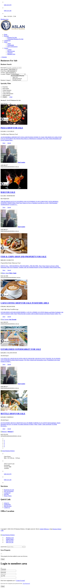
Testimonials (10, 45)
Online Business (7, 90)
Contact (6, 48)
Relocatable (6, 88)
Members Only (11, 54)
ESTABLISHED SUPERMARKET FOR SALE (21, 349)
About (5, 42)
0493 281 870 (7, 5)
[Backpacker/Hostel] (19, 78)
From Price (3, 71)
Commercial (7, 40)
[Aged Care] (19, 77)
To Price (3, 72)
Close (2, 559)
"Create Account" (20, 580)
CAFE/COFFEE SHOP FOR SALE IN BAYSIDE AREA (25, 303)
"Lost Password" (26, 583)
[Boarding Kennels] (19, 80)
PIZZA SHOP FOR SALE (12, 128)
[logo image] (8, 535)
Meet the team (11, 51)
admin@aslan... (10, 539)
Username (3, 569)
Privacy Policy (8, 496)
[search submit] (24, 547)
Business (6, 36)
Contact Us (7, 507)
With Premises (6, 95)
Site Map (6, 494)
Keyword (3, 67)
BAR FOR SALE (8, 192)
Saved (9, 143)
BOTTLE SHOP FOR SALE (13, 413)
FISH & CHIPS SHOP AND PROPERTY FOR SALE (23, 256)
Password (3, 572)
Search (4, 97)
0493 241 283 (7, 10)
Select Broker (4, 69)
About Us (6, 503)
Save (3, 143)
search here (4, 546)
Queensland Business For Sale (15, 39)
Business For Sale (12, 37)
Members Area (4, 19)
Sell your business (9, 491)
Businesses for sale (9, 489)
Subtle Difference (44, 529)
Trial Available (6, 92)
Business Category (5, 80)
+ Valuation (4, 57)
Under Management (8, 93)
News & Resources (12, 46)
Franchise (5, 87)
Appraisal (9, 52)
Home (5, 34)
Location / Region (5, 74)
